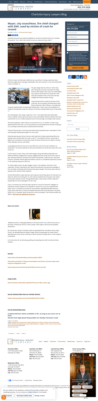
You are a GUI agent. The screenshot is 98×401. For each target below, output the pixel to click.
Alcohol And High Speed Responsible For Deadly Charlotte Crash (33, 318)
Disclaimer (53, 341)
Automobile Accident (74, 88)
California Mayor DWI (32, 322)
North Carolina (49, 324)
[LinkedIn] (77, 77)
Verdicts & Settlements (51, 2)
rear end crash (11, 325)
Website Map (71, 341)
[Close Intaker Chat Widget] (93, 355)
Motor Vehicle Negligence (75, 95)
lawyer (9, 324)
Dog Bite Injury (72, 113)
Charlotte (46, 322)
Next (24, 333)
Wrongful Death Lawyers (75, 100)
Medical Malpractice (34, 324)
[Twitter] (74, 77)
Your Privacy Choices (17, 380)
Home (10, 2)
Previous (11, 333)
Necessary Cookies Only (24, 395)
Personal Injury (38, 2)
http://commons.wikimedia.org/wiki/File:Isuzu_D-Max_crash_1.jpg (29, 283)
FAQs (70, 2)
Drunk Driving (52, 322)
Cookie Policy (28, 380)
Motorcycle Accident (74, 108)
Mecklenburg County (24, 324)
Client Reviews (63, 2)
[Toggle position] (90, 355)
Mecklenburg (15, 324)
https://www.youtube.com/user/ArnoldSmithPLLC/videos (26, 298)
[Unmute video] (72, 355)
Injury (57, 322)
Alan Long (19, 322)
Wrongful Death (73, 93)
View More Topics (72, 115)
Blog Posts (87, 341)
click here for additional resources (24, 194)
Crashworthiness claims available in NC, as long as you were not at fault (34, 315)
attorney (24, 322)
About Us (22, 2)
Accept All (8, 395)
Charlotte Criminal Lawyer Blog (76, 139)
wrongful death (21, 325)
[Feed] (85, 77)
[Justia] (81, 77)
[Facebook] (70, 77)
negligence (42, 324)
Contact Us (87, 2)
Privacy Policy (77, 63)
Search (78, 129)
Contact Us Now (78, 68)
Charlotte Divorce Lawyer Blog (75, 141)
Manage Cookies (37, 380)
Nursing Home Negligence (75, 111)
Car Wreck (15, 321)
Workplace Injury (73, 97)
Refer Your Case (77, 2)
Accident (14, 322)
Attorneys (29, 2)
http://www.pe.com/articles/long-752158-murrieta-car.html (27, 267)
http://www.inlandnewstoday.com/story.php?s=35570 (25, 257)
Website (16, 2)
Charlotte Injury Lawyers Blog (20, 7)
